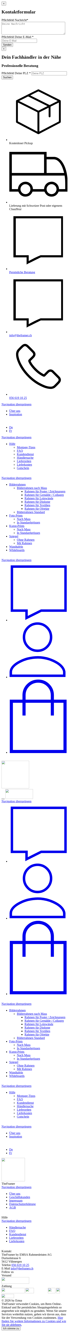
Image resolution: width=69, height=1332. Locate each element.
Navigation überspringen (16, 404)
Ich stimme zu (11, 1328)
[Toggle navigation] (3, 798)
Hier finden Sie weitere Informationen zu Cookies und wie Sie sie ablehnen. (34, 1321)
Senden (7, 44)
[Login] (38, 677)
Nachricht (15, 20)
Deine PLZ (16, 73)
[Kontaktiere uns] (38, 620)
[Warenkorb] (38, 752)
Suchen (7, 77)
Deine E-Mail (18, 37)
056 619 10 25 (20, 1265)
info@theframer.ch (22, 1268)
